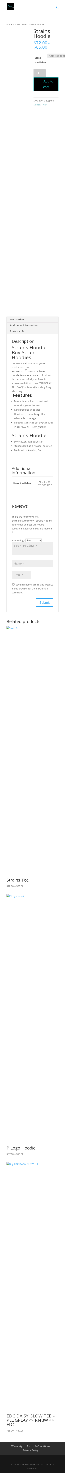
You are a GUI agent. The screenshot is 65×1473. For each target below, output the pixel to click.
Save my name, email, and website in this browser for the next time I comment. (32, 588)
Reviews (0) (17, 331)
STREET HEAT (20, 24)
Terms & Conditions (38, 1446)
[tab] (32, 320)
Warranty (16, 1446)
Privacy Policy (30, 1450)
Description (17, 319)
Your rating (19, 540)
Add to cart (48, 84)
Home (9, 24)
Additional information (24, 325)
